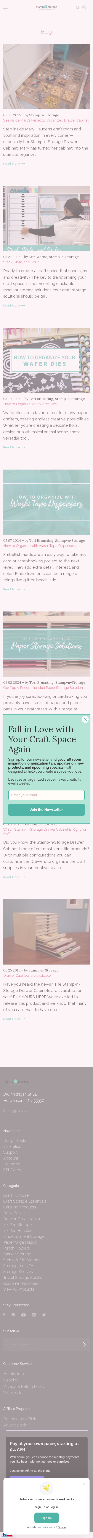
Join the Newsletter (46, 810)
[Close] (85, 719)
